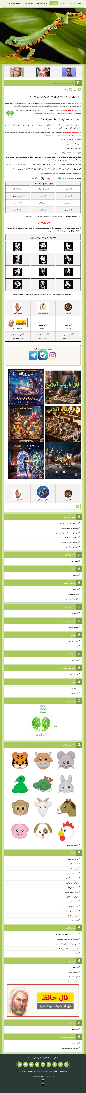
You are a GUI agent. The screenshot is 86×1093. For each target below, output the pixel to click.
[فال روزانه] (26, 387)
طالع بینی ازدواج (73, 627)
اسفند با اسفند (17, 209)
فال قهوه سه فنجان (72, 594)
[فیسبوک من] (54, 1064)
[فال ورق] (26, 461)
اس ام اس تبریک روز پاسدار (70, 542)
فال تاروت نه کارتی (72, 896)
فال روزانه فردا (73, 1043)
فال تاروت (63, 3)
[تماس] (43, 1064)
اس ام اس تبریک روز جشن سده (69, 537)
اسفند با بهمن (43, 209)
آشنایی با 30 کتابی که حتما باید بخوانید (67, 934)
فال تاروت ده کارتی (72, 901)
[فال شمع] (26, 424)
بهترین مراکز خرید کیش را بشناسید (67, 939)
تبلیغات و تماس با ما (15, 3)
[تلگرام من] (60, 1064)
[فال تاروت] (63, 387)
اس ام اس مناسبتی (41, 3)
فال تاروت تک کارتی (72, 873)
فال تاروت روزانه (68, 338)
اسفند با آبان (43, 202)
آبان (32, 178)
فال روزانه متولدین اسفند (63, 83)
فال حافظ (72, 3)
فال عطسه (43, 328)
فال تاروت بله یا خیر (72, 915)
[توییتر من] (37, 1064)
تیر (46, 178)
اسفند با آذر (18, 202)
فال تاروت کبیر (73, 863)
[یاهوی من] (66, 1064)
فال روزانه (54, 3)
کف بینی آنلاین (74, 613)
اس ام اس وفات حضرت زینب (69, 528)
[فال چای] (63, 461)
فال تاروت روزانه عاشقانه (70, 910)
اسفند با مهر (68, 202)
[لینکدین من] (19, 1064)
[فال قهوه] (63, 424)
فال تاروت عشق (73, 906)
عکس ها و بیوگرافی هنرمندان (69, 1048)
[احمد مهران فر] (69, 72)
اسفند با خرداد (17, 188)
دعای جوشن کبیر (73, 641)
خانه (79, 3)
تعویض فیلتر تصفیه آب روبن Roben (68, 948)
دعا (77, 646)
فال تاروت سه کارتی (72, 877)
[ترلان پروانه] (43, 72)
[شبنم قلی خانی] (17, 72)
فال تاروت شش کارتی (71, 892)
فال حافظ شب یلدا (73, 976)
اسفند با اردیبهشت (43, 188)
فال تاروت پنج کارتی (72, 887)
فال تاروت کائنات (43, 338)
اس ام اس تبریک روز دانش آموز (69, 523)
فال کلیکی (75, 660)
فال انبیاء (68, 328)
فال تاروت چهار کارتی (72, 882)
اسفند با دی (68, 209)
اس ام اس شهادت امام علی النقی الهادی (67, 532)
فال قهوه (75, 589)
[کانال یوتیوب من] (25, 1064)
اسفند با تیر (68, 195)
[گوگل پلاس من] (31, 1064)
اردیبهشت (54, 178)
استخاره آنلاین (28, 3)
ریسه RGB (75, 688)
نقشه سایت (35, 1076)
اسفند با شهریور (18, 195)
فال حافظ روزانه (73, 972)
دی (39, 178)
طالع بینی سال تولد (72, 844)
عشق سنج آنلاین (73, 674)
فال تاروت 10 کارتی (17, 338)
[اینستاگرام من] (49, 1064)
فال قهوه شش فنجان (72, 598)
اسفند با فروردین (68, 188)
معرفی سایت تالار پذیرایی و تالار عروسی (67, 943)
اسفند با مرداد (43, 195)
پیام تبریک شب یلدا (72, 981)
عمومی (68, 506)
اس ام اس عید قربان (72, 546)
